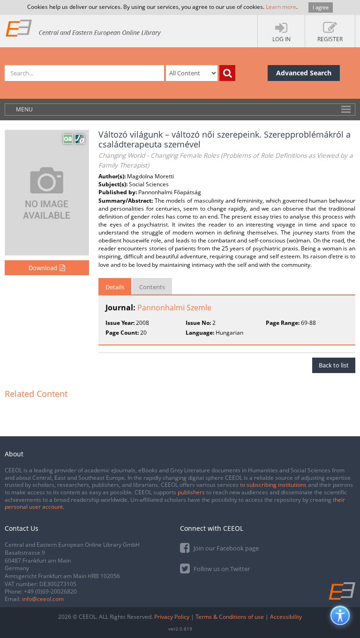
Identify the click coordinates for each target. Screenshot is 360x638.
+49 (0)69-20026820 (50, 591)
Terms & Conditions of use (229, 617)
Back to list (334, 365)
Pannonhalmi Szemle (174, 307)
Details (114, 287)
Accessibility (286, 617)
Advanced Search (303, 72)
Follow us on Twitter (221, 569)
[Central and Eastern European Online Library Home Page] (84, 28)
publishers (191, 492)
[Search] (227, 73)
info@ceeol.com (43, 599)
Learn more (281, 7)
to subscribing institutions (273, 485)
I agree (321, 7)
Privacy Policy (171, 617)
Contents (152, 287)
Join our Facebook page (225, 548)
